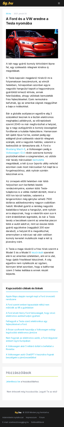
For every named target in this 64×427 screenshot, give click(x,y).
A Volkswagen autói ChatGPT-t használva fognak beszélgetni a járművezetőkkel (30, 356)
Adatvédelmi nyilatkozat (13, 417)
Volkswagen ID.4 (15, 152)
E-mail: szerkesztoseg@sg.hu (15, 422)
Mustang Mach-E (15, 149)
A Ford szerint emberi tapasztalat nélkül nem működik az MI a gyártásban (27, 306)
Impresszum (31, 417)
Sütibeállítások (37, 422)
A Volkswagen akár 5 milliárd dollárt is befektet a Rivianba (30, 347)
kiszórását (37, 252)
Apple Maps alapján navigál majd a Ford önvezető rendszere (30, 298)
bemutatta (38, 159)
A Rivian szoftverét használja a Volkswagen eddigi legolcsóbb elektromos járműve (30, 331)
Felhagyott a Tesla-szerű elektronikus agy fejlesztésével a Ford (26, 322)
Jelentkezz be (13, 381)
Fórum (42, 417)
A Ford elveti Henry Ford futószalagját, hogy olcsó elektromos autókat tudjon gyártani (30, 314)
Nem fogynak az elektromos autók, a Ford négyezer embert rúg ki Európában (32, 339)
